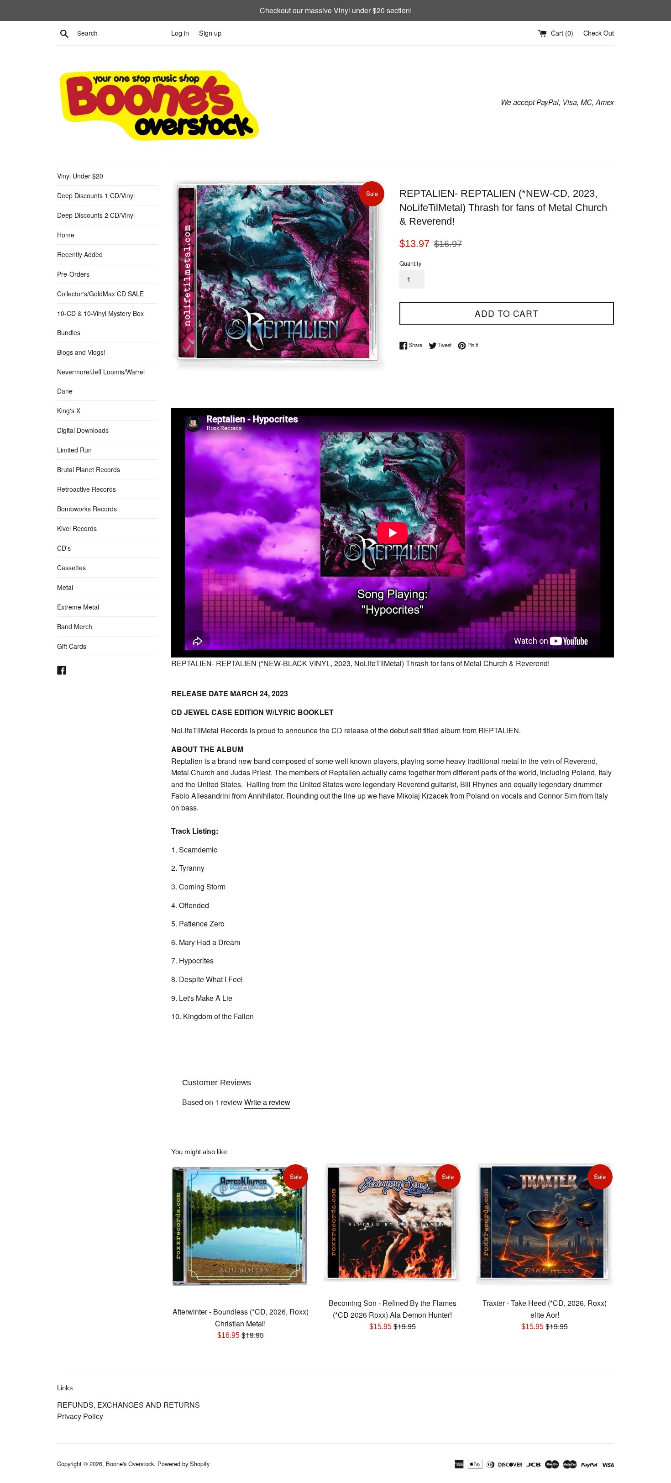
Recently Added (80, 254)
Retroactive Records (86, 489)
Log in (180, 32)
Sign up (210, 32)
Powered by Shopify (183, 1463)
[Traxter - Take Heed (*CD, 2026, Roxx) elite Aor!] (545, 1228)
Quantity (410, 263)
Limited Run (74, 449)
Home (65, 234)
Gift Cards (71, 646)
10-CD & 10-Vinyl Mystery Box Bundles (100, 323)
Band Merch (74, 626)
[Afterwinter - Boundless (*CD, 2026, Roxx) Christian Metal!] (240, 1232)
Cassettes (71, 567)
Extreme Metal (78, 606)
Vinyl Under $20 (80, 175)
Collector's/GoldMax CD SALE (100, 293)
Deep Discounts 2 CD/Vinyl (96, 215)
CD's (64, 547)
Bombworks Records (87, 508)
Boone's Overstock (130, 1463)
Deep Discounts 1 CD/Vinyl (96, 195)
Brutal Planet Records (88, 469)
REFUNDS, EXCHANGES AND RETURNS (128, 1404)
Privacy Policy (80, 1416)
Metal (65, 587)
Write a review (267, 1102)
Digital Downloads (83, 430)
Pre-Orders (73, 274)
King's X (68, 410)
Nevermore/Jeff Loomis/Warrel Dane (101, 381)
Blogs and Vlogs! (81, 352)
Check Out (598, 32)
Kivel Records (77, 528)
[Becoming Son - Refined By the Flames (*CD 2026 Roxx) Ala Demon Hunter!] (392, 1228)
